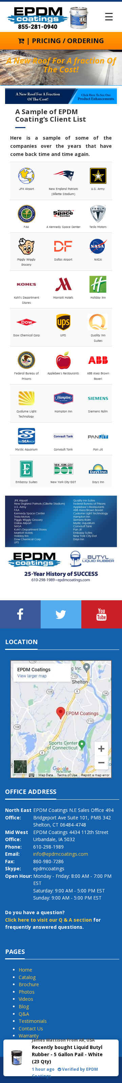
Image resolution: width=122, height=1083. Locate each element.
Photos (27, 992)
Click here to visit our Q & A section (48, 920)
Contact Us (31, 1028)
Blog (24, 1006)
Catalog (27, 977)
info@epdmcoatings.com (60, 854)
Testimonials (33, 1021)
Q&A (24, 1014)
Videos (26, 999)
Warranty (29, 1035)
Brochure (29, 984)
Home (25, 969)
